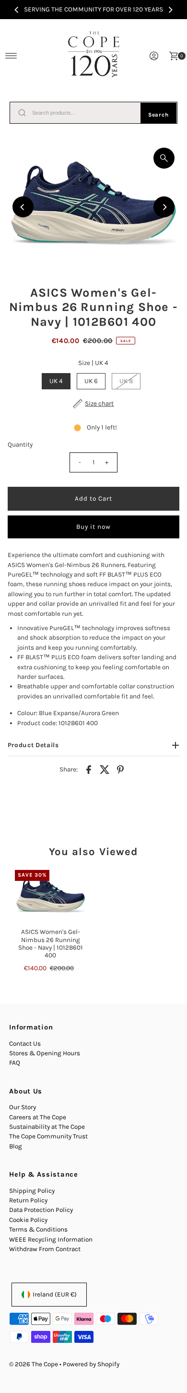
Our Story (22, 1107)
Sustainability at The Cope (47, 1126)
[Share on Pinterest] (120, 769)
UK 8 (126, 381)
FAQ (14, 1062)
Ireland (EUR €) (55, 1294)
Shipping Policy (32, 1190)
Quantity (20, 444)
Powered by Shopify (91, 1364)
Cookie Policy (28, 1219)
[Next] (170, 9)
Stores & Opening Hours (44, 1053)
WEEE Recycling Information (51, 1239)
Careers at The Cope (37, 1117)
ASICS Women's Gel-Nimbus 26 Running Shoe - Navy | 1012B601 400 (50, 943)
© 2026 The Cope (33, 1364)
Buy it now (93, 526)
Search (158, 114)
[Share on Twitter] (104, 769)
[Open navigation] (11, 56)
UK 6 (91, 381)
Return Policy (28, 1200)
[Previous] (16, 9)
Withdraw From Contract (45, 1249)
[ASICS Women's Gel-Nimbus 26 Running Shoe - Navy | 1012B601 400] (50, 896)
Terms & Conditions (38, 1229)
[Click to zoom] (164, 158)
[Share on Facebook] (89, 769)
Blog (15, 1146)
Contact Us (25, 1043)
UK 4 (56, 381)
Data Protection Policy (41, 1209)
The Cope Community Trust (48, 1136)
